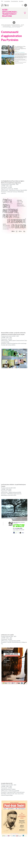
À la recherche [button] (14, 1)
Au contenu (7, 1)
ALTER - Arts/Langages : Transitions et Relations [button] (9, 13)
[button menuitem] (25, 5)
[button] (24, 12)
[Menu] (22, 5)
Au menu (21, 1)
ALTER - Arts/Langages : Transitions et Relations (10, 24)
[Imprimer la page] (14, 22)
